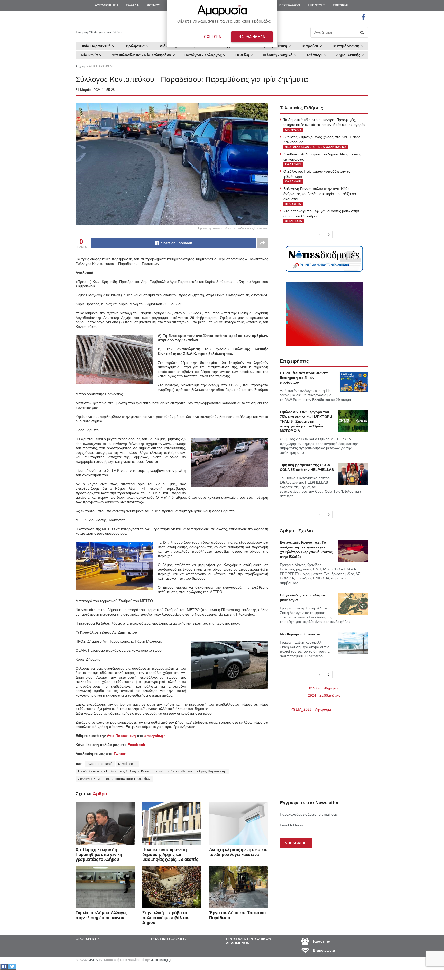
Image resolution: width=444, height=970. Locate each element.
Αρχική (80, 66)
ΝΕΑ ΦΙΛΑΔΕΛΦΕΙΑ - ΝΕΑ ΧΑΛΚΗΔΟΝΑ (316, 147)
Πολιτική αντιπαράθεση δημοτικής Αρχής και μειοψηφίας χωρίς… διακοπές (170, 854)
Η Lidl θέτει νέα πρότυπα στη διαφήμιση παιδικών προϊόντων (304, 377)
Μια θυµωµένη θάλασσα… (302, 634)
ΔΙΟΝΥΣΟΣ (293, 129)
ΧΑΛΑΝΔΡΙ (293, 164)
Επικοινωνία (323, 950)
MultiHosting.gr (160, 960)
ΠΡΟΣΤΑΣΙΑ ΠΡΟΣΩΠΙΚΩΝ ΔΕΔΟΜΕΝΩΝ (248, 941)
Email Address (291, 825)
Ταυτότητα (320, 941)
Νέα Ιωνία (89, 55)
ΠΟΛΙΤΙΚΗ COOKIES (168, 939)
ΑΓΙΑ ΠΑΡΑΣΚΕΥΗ (102, 66)
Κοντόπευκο (127, 764)
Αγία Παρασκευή (100, 764)
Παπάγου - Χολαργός (203, 55)
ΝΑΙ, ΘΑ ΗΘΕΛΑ (252, 37)
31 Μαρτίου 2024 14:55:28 (95, 90)
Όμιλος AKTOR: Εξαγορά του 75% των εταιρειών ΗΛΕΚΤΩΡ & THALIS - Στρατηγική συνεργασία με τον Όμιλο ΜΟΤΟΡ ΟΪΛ (306, 421)
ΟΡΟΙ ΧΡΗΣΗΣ (87, 939)
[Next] (329, 234)
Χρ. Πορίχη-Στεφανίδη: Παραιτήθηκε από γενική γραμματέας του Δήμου (99, 854)
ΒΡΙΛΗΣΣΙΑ (293, 221)
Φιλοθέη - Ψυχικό (278, 55)
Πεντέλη (242, 55)
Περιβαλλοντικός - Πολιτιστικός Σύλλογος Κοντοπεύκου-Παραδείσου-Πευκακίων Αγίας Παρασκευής (152, 771)
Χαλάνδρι (314, 55)
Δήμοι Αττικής (348, 55)
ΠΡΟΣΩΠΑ (293, 203)
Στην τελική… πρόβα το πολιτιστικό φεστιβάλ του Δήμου (165, 918)
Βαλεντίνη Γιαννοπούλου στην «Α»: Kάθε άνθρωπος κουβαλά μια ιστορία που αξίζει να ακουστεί (319, 194)
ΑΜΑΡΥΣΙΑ (93, 960)
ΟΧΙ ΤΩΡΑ (212, 37)
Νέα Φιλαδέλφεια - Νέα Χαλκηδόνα (141, 55)
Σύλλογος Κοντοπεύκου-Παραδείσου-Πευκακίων (114, 779)
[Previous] (319, 234)
